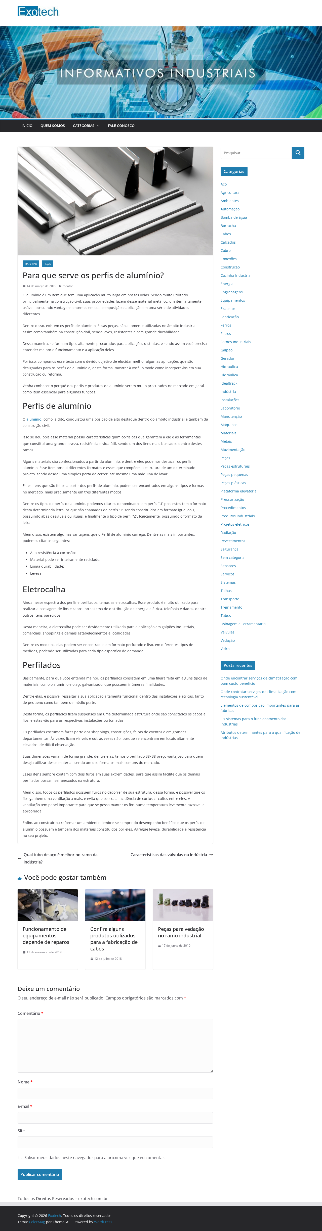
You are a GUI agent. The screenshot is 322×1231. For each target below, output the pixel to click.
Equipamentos (233, 300)
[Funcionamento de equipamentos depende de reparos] (48, 892)
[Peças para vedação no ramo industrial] (183, 892)
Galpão (226, 350)
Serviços (227, 574)
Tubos (226, 615)
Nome (25, 1082)
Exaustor (228, 308)
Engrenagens (232, 292)
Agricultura (230, 192)
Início (27, 125)
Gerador (227, 358)
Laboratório (230, 408)
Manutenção (231, 416)
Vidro (225, 648)
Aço (224, 184)
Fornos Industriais (236, 341)
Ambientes (230, 200)
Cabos (226, 234)
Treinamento (231, 607)
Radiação (228, 532)
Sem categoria (233, 557)
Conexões (229, 258)
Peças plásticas (233, 482)
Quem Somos (53, 125)
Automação (230, 209)
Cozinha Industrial (236, 275)
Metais (226, 441)
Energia (227, 283)
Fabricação (230, 316)
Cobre (226, 250)
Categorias (83, 125)
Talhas (226, 590)
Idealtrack (229, 383)
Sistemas (228, 582)
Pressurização (232, 499)
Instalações (230, 399)
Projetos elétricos (235, 524)
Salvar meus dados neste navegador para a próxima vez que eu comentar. (94, 1157)
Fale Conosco (121, 125)
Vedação (228, 640)
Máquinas (229, 424)
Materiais (31, 263)
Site (21, 1130)
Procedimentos (233, 507)
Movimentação (233, 449)
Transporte (230, 599)
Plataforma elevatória (239, 491)
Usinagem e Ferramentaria (243, 623)
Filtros (226, 333)
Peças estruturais (235, 466)
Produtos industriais (238, 516)
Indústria (228, 391)
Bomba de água (234, 217)
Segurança (229, 549)
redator (67, 286)
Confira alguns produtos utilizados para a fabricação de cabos (114, 939)
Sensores (228, 565)
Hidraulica (229, 366)
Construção (230, 267)
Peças (47, 263)
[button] (97, 125)
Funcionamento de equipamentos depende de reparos (46, 935)
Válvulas (227, 632)
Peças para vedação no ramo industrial (181, 932)
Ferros (226, 325)
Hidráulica (229, 375)
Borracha (228, 225)
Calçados (228, 242)
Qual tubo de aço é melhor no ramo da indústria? (61, 858)
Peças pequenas (234, 474)
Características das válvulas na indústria (169, 854)
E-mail (25, 1106)
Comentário (31, 1013)
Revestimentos (233, 540)
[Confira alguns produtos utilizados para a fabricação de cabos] (115, 892)
